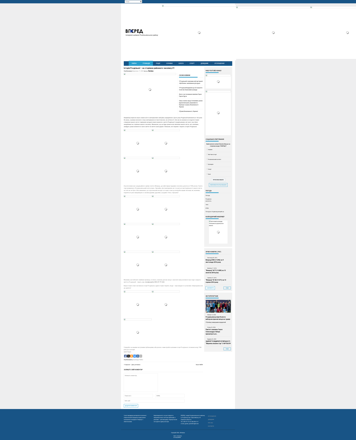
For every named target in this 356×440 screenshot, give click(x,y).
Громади (146, 63)
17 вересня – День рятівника (132, 364)
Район (134, 63)
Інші (227, 349)
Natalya (150, 71)
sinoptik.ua (221, 211)
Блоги (181, 63)
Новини (210, 149)
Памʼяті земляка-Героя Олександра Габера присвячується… (214, 332)
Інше (209, 174)
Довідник (204, 63)
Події (158, 63)
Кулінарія (210, 164)
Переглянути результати (218, 185)
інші (227, 288)
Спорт (192, 63)
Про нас (210, 422)
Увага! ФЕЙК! (199, 364)
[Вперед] (126, 63)
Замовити (210, 288)
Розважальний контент (214, 159)
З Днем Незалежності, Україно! (188, 111)
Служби (169, 63)
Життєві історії (212, 154)
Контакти (211, 426)
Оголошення (219, 63)
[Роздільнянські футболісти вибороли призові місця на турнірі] (218, 306)
